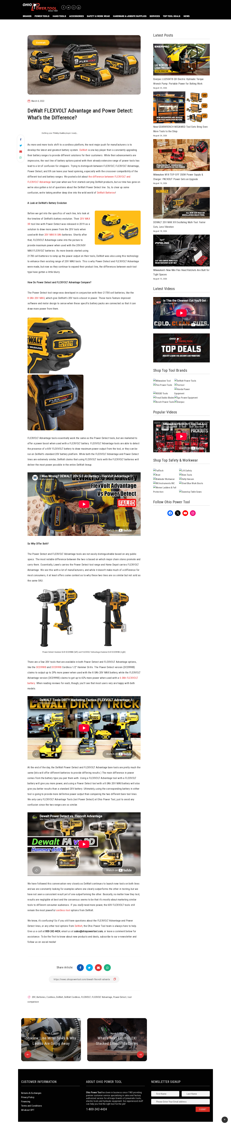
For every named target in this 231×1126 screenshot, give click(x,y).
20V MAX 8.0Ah (53, 234)
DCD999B (56, 667)
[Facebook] (63, 7)
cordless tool (63, 910)
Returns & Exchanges (31, 1093)
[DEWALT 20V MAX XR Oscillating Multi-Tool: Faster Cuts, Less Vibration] (181, 203)
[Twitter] (68, 7)
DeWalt (41, 42)
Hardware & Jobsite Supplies (129, 16)
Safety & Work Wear (98, 16)
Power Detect (119, 997)
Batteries (41, 997)
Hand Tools (59, 16)
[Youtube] (79, 7)
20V (34, 997)
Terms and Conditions (31, 1105)
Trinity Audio (59, 133)
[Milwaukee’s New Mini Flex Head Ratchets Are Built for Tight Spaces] (181, 251)
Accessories (76, 16)
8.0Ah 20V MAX (36, 298)
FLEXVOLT (86, 997)
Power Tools (42, 16)
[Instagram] (74, 7)
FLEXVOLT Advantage (102, 997)
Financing (25, 1101)
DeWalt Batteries (106, 192)
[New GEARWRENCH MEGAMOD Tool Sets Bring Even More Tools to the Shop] (181, 108)
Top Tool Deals (171, 16)
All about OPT (27, 1110)
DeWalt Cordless (72, 997)
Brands (27, 16)
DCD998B (41, 667)
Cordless (51, 997)
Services (155, 16)
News (187, 16)
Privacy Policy (27, 1097)
